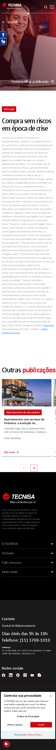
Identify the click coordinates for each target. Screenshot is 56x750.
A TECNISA (10, 544)
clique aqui (48, 325)
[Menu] (51, 7)
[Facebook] (3, 675)
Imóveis (8, 553)
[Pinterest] (18, 675)
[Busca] (46, 7)
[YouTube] (32, 675)
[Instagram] (25, 675)
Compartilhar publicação (30, 81)
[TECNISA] (12, 7)
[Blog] (39, 675)
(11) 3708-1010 (35, 640)
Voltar (13, 22)
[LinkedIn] (10, 675)
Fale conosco (11, 562)
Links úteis (10, 572)
